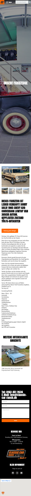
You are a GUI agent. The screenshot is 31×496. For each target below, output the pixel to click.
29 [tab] (19, 186)
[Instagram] (17, 473)
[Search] (29, 2)
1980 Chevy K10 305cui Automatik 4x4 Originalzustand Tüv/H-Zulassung (12, 369)
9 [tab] (12, 184)
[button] (10, 231)
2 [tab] (3, 184)
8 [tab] (11, 184)
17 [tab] (23, 184)
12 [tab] (16, 184)
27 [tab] (16, 186)
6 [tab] (8, 184)
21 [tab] (28, 184)
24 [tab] (12, 186)
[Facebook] (13, 473)
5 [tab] (7, 184)
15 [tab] (20, 184)
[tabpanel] (16, 176)
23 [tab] (11, 186)
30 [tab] (20, 186)
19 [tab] (25, 184)
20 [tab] (27, 184)
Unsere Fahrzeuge (16, 83)
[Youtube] (21, 473)
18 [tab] (24, 184)
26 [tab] (15, 186)
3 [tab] (4, 184)
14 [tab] (19, 184)
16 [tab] (21, 184)
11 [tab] (15, 184)
